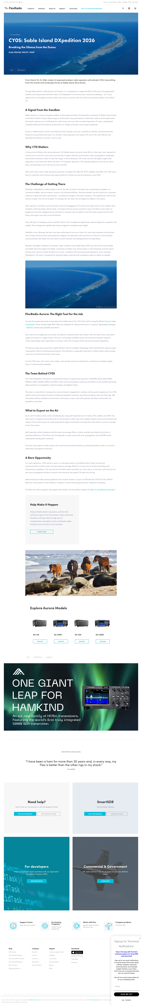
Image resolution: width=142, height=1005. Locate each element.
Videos (119, 2)
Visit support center (48, 814)
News (11, 70)
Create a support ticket (56, 952)
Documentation (113, 2)
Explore (40, 641)
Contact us (35, 958)
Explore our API (36, 881)
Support (62, 8)
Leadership (49, 657)
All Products (12, 952)
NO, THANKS (126, 1000)
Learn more (105, 881)
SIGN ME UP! (126, 994)
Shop (10, 948)
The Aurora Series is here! (15, 2)
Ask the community (25, 814)
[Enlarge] (114, 263)
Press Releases (21, 70)
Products (31, 8)
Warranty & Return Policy (16, 958)
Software (41, 8)
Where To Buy (13, 965)
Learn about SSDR (117, 814)
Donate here (41, 532)
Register (129, 8)
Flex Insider (135, 2)
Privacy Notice (95, 1000)
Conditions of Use (33, 1000)
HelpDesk (125, 2)
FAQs (129, 2)
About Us (52, 8)
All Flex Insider (15, 34)
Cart (135, 8)
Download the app (77, 956)
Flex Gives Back (36, 965)
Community (73, 8)
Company (35, 948)
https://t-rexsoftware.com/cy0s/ (102, 489)
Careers (105, 2)
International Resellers (16, 962)
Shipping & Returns (14, 968)
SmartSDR (74, 959)
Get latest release (95, 814)
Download (77, 953)
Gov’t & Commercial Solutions (91, 8)
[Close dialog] (140, 938)
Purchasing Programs (15, 955)
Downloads (75, 948)
